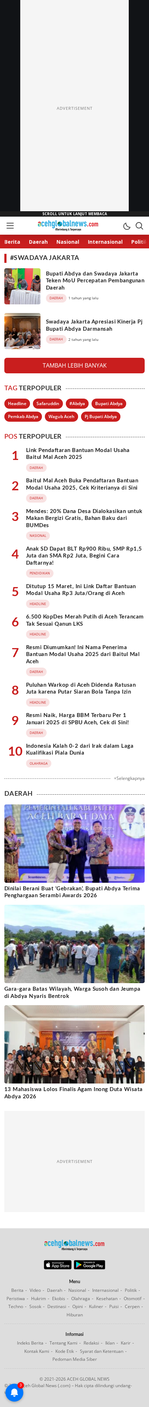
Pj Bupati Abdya (101, 416)
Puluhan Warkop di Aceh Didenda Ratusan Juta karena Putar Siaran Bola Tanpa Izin (81, 688)
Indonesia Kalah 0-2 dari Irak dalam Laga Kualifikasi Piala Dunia (79, 749)
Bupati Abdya (109, 403)
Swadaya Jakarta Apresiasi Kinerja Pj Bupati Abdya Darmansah (94, 325)
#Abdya (77, 403)
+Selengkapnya (129, 778)
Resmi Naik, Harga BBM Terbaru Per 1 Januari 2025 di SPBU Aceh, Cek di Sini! (77, 719)
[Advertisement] (74, 108)
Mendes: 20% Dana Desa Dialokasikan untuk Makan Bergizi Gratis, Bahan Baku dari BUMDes (84, 518)
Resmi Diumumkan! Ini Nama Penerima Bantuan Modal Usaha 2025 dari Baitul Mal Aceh (83, 654)
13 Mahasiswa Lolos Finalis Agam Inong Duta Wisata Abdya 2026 (73, 1093)
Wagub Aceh (61, 416)
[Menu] (9, 225)
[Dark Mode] (126, 225)
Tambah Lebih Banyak (75, 365)
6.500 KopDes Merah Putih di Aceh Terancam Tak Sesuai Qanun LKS (85, 620)
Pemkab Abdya (23, 416)
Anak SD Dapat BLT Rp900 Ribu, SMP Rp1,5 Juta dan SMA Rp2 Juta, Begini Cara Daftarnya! (84, 556)
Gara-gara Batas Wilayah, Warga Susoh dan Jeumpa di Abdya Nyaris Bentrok (72, 992)
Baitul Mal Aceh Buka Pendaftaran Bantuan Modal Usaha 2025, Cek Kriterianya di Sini (82, 484)
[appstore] (58, 1267)
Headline (17, 403)
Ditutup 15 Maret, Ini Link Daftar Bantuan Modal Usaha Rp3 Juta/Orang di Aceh (81, 590)
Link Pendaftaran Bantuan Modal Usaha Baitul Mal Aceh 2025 (77, 454)
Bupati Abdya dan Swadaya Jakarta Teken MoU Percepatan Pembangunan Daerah (95, 281)
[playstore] (89, 1267)
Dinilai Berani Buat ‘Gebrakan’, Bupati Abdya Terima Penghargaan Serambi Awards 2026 (72, 892)
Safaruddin (48, 403)
